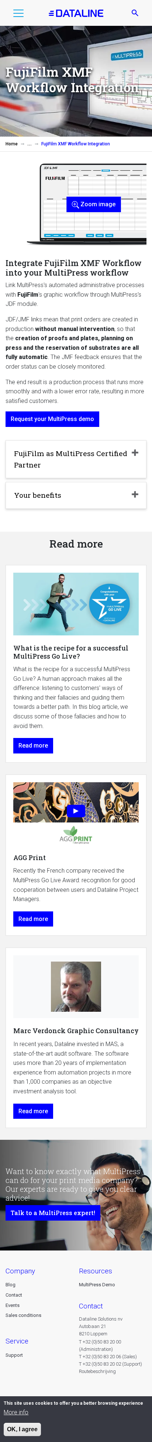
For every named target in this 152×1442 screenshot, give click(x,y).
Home (12, 143)
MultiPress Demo (97, 1284)
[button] (18, 15)
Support (14, 1355)
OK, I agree (22, 1429)
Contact (14, 1295)
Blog (10, 1284)
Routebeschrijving (97, 1371)
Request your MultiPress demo (52, 418)
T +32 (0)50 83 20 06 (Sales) (108, 1356)
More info (16, 1412)
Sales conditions (23, 1315)
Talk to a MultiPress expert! (53, 1213)
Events (13, 1305)
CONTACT (91, 1306)
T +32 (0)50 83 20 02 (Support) (110, 1364)
